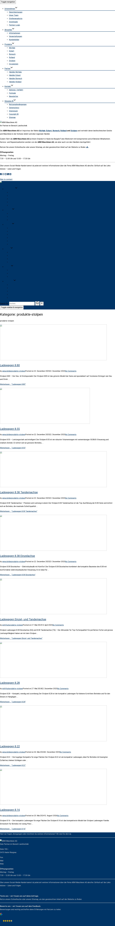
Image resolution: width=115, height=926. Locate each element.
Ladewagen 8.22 (10, 746)
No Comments (70, 371)
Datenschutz (14, 108)
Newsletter (13, 96)
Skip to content (6, 179)
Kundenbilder (14, 40)
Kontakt (7, 86)
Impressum (13, 111)
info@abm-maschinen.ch (13, 861)
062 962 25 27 (9, 857)
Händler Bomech (15, 78)
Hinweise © (8, 101)
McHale (12, 48)
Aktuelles (8, 30)
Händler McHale (15, 72)
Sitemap (12, 117)
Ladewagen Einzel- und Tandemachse (23, 619)
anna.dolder (6, 371)
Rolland (12, 57)
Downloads (13, 22)
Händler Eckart (15, 75)
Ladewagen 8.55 (10, 428)
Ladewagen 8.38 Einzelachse (17, 555)
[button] (57, 918)
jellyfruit (5, 625)
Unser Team (13, 15)
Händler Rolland (15, 82)
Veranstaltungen (15, 36)
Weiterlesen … (13, 384)
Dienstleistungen (15, 12)
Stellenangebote (15, 18)
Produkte (8, 44)
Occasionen (13, 64)
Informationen (14, 33)
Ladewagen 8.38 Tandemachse (19, 492)
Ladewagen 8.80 (10, 365)
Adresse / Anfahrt (16, 90)
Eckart (11, 51)
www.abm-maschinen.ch (13, 864)
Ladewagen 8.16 (10, 809)
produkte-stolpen (18, 371)
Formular (12, 93)
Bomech (12, 54)
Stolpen (12, 61)
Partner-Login (14, 25)
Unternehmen (9, 9)
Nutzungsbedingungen (18, 104)
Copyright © (14, 114)
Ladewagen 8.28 (10, 682)
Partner (7, 68)
